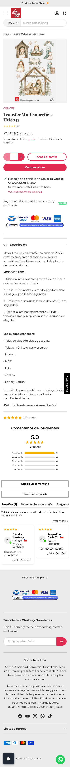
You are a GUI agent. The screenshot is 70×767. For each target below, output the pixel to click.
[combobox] (35, 22)
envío (32, 139)
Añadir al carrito (47, 156)
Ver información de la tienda (25, 191)
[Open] (8, 758)
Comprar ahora (35, 167)
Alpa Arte (8, 107)
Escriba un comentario (35, 483)
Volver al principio (33, 577)
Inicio (6, 34)
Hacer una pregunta (35, 494)
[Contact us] (60, 759)
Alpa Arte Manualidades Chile (26, 758)
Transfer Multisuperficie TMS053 (28, 34)
